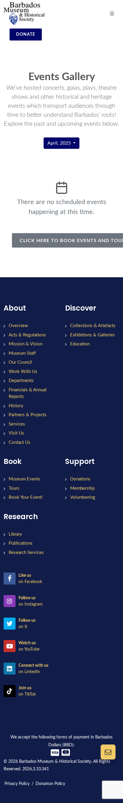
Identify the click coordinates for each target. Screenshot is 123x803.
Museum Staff (22, 353)
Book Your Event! (26, 497)
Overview (18, 325)
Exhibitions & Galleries (92, 335)
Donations (80, 479)
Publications (21, 543)
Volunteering (82, 497)
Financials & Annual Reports (28, 393)
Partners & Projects (28, 415)
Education (80, 344)
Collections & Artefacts (93, 325)
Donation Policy (50, 784)
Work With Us (23, 371)
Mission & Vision (25, 344)
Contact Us (19, 442)
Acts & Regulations (27, 335)
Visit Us (16, 433)
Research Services (26, 552)
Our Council (20, 362)
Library (15, 534)
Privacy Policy (17, 784)
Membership (82, 488)
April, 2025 (59, 143)
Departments (21, 380)
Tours (14, 488)
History (16, 406)
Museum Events (24, 479)
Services (17, 424)
